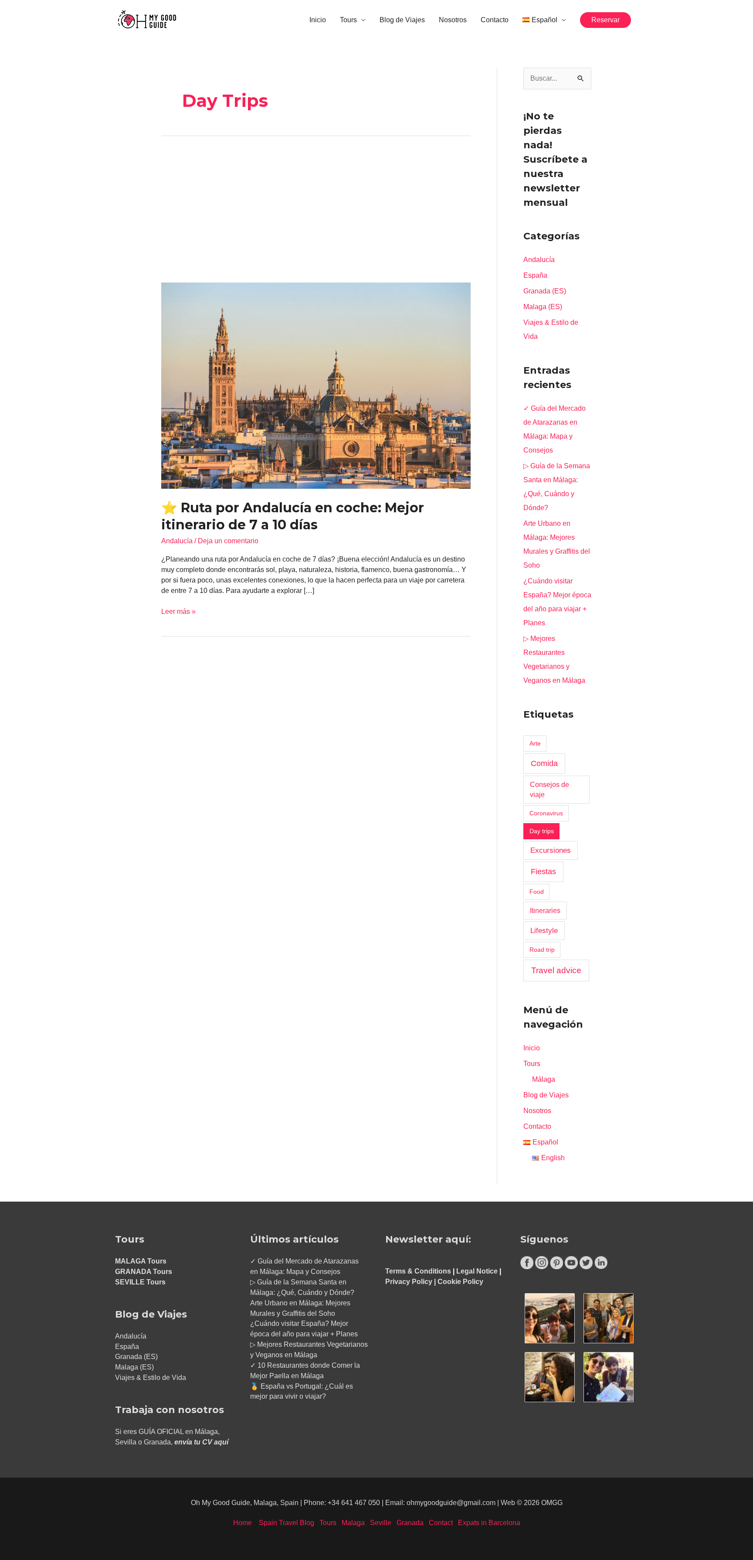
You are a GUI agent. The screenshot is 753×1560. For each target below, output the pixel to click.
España (535, 275)
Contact (441, 1522)
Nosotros (453, 20)
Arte (535, 743)
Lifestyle (544, 930)
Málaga (543, 1079)
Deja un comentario (228, 541)
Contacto (495, 20)
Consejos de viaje (549, 789)
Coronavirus (546, 813)
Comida (544, 763)
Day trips (541, 831)
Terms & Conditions (418, 1271)
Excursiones (550, 850)
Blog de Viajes (402, 20)
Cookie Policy (460, 1281)
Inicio (317, 20)
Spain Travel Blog (286, 1522)
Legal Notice (477, 1271)
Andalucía (177, 541)
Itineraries (545, 910)
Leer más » (178, 610)
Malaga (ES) (542, 306)
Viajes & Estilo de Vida (150, 1377)
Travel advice (556, 970)
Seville (380, 1522)
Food (536, 891)
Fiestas (543, 871)
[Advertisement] (316, 218)
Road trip (542, 949)
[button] (605, 20)
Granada (410, 1522)
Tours (348, 20)
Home (242, 1522)
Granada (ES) (544, 291)
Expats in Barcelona (489, 1522)
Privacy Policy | (411, 1281)
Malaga (353, 1522)
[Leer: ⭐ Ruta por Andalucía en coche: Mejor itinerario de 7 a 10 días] (316, 385)
